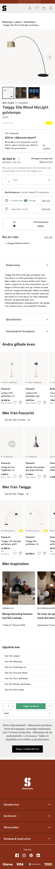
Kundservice (11, 804)
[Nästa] (50, 57)
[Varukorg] (43, 8)
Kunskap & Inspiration (17, 838)
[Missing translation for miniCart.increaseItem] (13, 706)
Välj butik (46, 209)
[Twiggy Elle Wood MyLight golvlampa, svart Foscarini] (27, 57)
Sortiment (10, 815)
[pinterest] (31, 855)
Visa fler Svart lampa (14, 690)
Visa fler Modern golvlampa (18, 684)
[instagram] (24, 855)
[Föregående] (5, 57)
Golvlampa (29, 22)
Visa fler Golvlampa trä (15, 667)
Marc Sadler (8, 103)
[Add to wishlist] (14, 403)
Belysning (7, 22)
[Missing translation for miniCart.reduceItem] (4, 706)
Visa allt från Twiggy (14, 494)
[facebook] (17, 855)
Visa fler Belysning (13, 661)
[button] (7, 123)
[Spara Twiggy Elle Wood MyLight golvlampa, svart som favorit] (50, 706)
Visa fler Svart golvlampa (16, 678)
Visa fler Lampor (12, 656)
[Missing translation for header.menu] (50, 8)
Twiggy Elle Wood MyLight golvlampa (21, 25)
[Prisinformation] (19, 159)
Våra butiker (11, 827)
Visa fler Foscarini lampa (16, 673)
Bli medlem (46, 147)
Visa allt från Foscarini (15, 420)
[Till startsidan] (4, 8)
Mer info (46, 200)
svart (6, 713)
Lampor (18, 22)
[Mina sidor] (29, 8)
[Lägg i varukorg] (20, 402)
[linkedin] (38, 855)
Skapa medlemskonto (27, 749)
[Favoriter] (36, 8)
